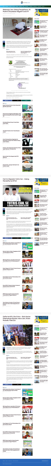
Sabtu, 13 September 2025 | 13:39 (7, 107)
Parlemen (31, 6)
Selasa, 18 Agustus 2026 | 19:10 (44, 42)
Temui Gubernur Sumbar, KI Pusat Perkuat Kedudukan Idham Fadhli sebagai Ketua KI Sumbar (11, 303)
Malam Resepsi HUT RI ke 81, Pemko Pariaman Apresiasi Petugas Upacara (44, 36)
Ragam (17, 6)
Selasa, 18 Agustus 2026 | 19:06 (44, 216)
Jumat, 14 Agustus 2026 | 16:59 (44, 66)
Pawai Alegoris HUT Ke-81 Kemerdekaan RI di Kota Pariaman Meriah (43, 40)
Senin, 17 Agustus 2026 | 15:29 (44, 51)
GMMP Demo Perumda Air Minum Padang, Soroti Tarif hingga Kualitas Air (43, 59)
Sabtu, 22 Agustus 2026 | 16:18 (44, 28)
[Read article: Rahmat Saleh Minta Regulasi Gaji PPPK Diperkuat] (27, 159)
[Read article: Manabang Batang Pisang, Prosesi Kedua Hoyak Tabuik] (27, 125)
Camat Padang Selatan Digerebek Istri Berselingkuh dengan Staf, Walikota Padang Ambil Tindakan (11, 140)
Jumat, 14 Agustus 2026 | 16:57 (44, 71)
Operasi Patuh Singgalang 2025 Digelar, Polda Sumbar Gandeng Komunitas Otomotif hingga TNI (26, 52)
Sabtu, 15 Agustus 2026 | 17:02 (7, 452)
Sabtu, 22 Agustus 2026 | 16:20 (7, 245)
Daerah (10, 6)
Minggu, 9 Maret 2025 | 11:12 (6, 150)
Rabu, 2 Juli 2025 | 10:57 (6, 124)
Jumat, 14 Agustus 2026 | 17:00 (44, 61)
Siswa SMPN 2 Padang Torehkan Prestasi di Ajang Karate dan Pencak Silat (43, 45)
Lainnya (43, 6)
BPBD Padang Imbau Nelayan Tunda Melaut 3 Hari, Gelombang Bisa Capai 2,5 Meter (11, 218)
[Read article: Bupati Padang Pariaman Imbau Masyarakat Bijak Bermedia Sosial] (27, 108)
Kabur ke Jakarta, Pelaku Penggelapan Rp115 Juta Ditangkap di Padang (43, 27)
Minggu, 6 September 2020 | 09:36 (7, 183)
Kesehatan (35, 6)
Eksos (23, 6)
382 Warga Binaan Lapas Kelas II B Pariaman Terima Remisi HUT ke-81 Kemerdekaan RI (44, 31)
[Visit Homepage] (25, 2)
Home (4, 6)
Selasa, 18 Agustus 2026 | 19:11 (44, 37)
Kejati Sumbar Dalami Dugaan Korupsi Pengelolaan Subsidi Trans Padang (44, 74)
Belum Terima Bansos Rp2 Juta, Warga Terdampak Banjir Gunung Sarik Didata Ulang (44, 69)
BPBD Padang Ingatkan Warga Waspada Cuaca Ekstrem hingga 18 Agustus (44, 49)
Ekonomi (13, 6)
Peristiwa (6, 6)
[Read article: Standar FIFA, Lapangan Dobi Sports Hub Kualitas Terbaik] (27, 168)
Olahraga (26, 6)
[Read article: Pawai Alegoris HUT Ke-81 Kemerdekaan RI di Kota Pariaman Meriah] (36, 41)
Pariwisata (39, 6)
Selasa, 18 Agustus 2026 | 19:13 (7, 262)
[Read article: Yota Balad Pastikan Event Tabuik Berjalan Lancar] (27, 134)
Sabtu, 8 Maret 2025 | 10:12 (6, 167)
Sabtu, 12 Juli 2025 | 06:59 (6, 117)
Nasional (20, 6)
